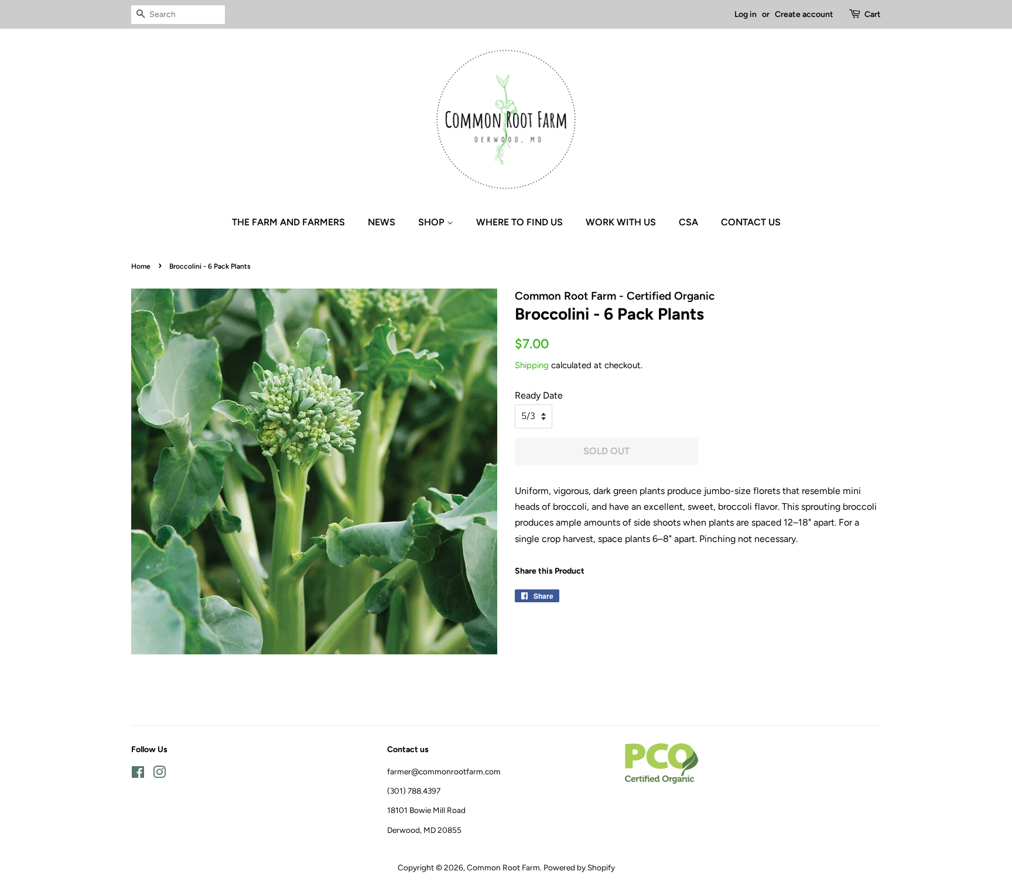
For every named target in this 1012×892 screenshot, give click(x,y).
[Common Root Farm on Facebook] (138, 774)
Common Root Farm (503, 867)
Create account (804, 14)
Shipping (532, 365)
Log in (745, 14)
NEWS (381, 222)
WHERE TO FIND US (519, 222)
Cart (872, 14)
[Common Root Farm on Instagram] (159, 774)
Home (141, 266)
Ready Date (539, 395)
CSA (688, 222)
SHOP (432, 222)
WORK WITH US (621, 222)
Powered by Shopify (579, 867)
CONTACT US (751, 222)
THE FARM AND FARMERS (288, 222)
